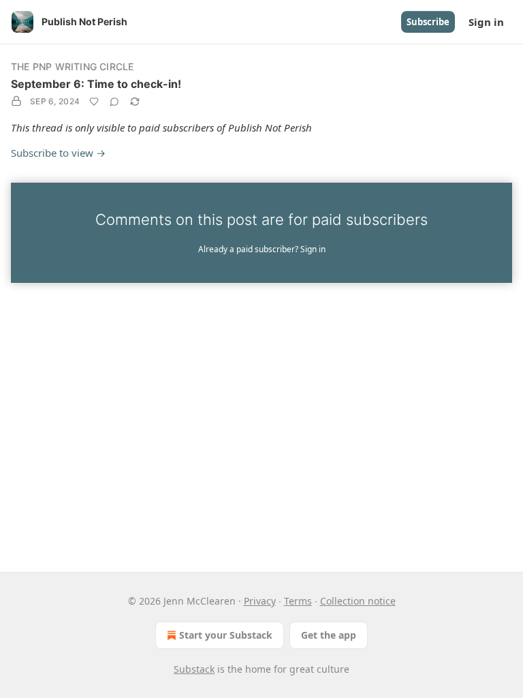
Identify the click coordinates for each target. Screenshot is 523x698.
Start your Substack (225, 634)
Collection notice (358, 600)
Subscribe (428, 22)
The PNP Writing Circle (72, 66)
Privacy (260, 600)
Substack (194, 669)
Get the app (328, 634)
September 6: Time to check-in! (96, 84)
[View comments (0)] (114, 101)
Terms (298, 600)
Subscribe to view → (58, 153)
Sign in (486, 22)
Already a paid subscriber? (262, 249)
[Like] (94, 101)
